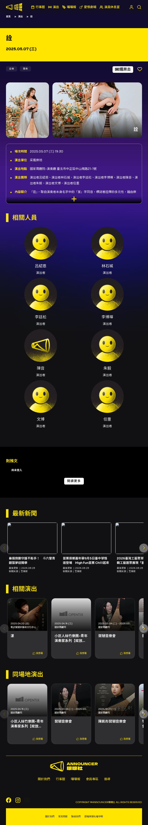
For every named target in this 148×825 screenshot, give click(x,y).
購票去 (125, 69)
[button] (143, 548)
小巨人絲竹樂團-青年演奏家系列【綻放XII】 (71, 638)
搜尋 (107, 779)
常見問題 (62, 816)
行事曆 (60, 779)
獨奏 (25, 68)
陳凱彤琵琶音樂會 (112, 721)
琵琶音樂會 (107, 636)
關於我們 (44, 779)
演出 (20, 16)
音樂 (11, 68)
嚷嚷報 (75, 779)
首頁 (8, 16)
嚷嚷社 (14, 7)
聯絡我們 (76, 816)
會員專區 (92, 779)
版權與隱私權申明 (93, 816)
